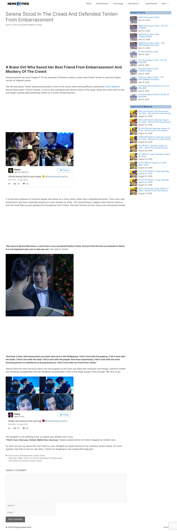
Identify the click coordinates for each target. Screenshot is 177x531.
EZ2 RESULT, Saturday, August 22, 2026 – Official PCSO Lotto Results (153, 146)
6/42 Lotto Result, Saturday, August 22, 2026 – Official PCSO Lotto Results (154, 121)
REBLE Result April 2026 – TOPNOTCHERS (149, 35)
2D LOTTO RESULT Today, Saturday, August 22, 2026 (153, 181)
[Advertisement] (66, 47)
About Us (167, 527)
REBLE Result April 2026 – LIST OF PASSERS (153, 27)
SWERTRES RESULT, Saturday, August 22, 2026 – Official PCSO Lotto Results (154, 138)
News (88, 3)
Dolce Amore (13, 456)
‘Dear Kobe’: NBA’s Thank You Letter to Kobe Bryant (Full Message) (35, 458)
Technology (118, 3)
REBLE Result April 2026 (148, 17)
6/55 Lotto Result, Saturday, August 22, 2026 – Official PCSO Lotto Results (154, 112)
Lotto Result (133, 3)
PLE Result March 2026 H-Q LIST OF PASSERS (153, 95)
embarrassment (26, 456)
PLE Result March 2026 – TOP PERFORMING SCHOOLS (151, 78)
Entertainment (102, 3)
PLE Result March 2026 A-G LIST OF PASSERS (153, 87)
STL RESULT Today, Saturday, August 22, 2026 (154, 155)
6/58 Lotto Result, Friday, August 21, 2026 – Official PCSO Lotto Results (153, 189)
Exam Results (151, 3)
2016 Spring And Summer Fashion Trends (25, 461)
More (164, 3)
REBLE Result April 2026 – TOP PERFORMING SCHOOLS (151, 44)
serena (36, 456)
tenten (42, 456)
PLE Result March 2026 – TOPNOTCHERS (149, 70)
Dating (39, 25)
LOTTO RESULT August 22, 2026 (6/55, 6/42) (152, 164)
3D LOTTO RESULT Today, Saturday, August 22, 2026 (153, 172)
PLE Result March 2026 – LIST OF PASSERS (152, 61)
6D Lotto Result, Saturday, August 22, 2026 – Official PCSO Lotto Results (154, 129)
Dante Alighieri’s (112, 86)
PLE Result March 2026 (148, 51)
